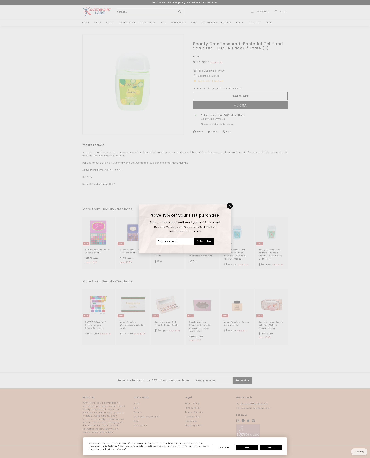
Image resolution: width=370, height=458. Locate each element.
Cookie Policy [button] (178, 446)
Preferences (223, 447)
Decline (247, 447)
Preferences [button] (120, 449)
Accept (271, 447)
